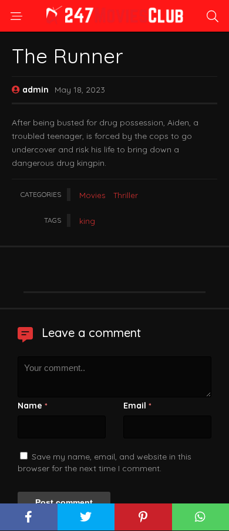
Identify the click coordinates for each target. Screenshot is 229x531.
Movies (92, 195)
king (87, 221)
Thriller (125, 195)
